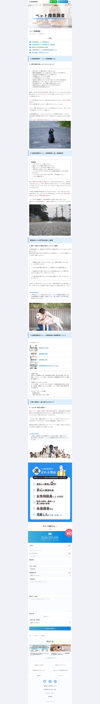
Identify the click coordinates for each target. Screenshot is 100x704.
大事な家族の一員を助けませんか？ (40, 52)
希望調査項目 (49, 572)
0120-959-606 (63, 1)
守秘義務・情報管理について (50, 685)
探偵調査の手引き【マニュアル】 (39, 670)
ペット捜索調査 (34, 635)
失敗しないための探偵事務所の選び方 (60, 670)
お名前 (49, 545)
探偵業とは (39, 675)
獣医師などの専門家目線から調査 (39, 47)
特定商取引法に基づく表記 (50, 689)
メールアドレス (49, 553)
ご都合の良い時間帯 (34, 619)
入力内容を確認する (50, 628)
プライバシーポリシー (50, 693)
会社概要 (50, 696)
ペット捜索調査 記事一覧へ (50, 658)
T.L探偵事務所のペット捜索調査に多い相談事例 (43, 44)
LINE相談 (54, 1)
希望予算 (31, 613)
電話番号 (31, 559)
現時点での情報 (33, 596)
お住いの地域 (32, 566)
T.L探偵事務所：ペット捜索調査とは (40, 41)
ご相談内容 (32, 579)
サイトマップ (60, 675)
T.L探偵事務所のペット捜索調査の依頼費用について (44, 49)
